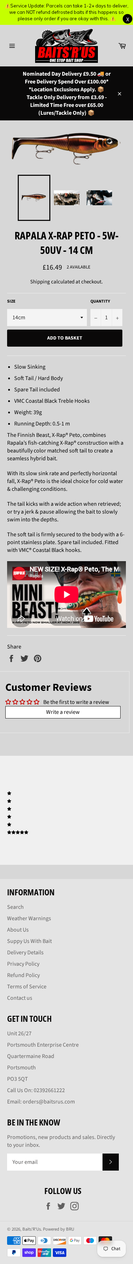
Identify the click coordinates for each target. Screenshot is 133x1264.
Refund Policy (23, 975)
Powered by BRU (58, 1229)
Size (11, 301)
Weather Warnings (29, 918)
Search (15, 907)
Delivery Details (25, 952)
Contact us (19, 998)
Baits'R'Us (31, 1229)
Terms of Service (26, 987)
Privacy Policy (23, 964)
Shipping (40, 282)
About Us (18, 930)
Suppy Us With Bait (29, 941)
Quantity (100, 301)
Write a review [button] (63, 712)
